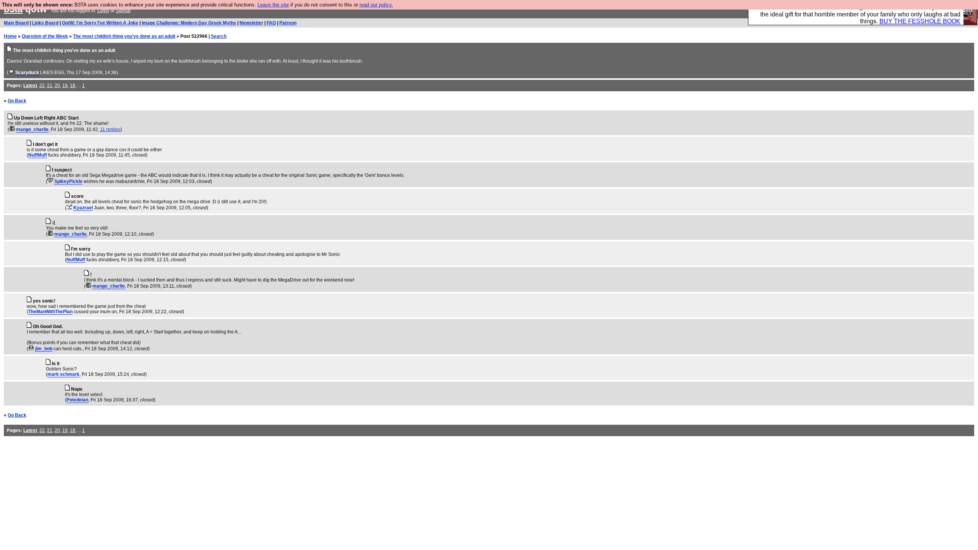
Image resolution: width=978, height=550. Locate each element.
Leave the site (273, 5)
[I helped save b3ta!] (11, 72)
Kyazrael (83, 207)
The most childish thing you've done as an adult (124, 36)
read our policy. (376, 5)
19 (65, 85)
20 (57, 85)
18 (72, 85)
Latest (30, 85)
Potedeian (77, 400)
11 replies (110, 129)
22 (42, 85)
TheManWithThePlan (50, 311)
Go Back (17, 101)
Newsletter (251, 23)
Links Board (45, 23)
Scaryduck (27, 72)
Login (103, 10)
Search (219, 36)
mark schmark (63, 374)
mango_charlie (32, 129)
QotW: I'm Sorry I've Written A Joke (100, 23)
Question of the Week (45, 36)
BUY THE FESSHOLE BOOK (919, 21)
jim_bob (43, 348)
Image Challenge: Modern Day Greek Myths (189, 23)
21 (49, 85)
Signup (123, 10)
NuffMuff (37, 155)
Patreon (287, 23)
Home (10, 36)
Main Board (16, 23)
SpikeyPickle (68, 181)
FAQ (271, 23)
